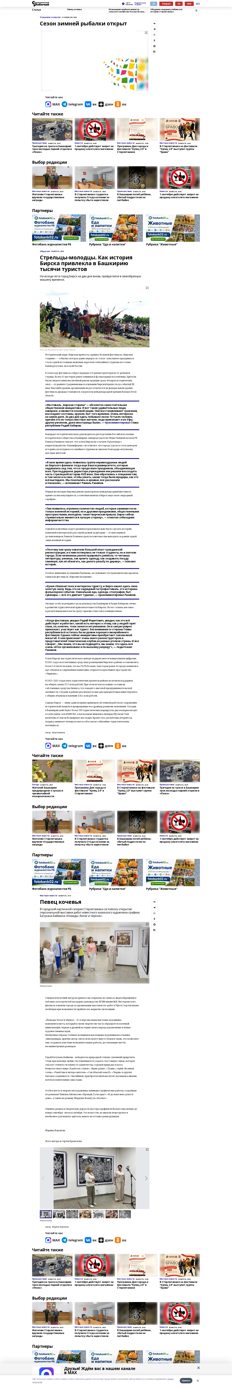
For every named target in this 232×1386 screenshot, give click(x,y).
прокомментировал (117, 422)
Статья (36, 9)
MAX (189, 3)
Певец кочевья (74, 9)
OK (179, 3)
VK (154, 3)
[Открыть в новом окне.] (52, 104)
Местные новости (48, 896)
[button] (146, 1178)
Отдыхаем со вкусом (50, 17)
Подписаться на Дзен (140, 3)
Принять (186, 1380)
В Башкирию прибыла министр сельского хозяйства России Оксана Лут (126, 10)
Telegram (166, 3)
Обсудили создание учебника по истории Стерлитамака (166, 10)
